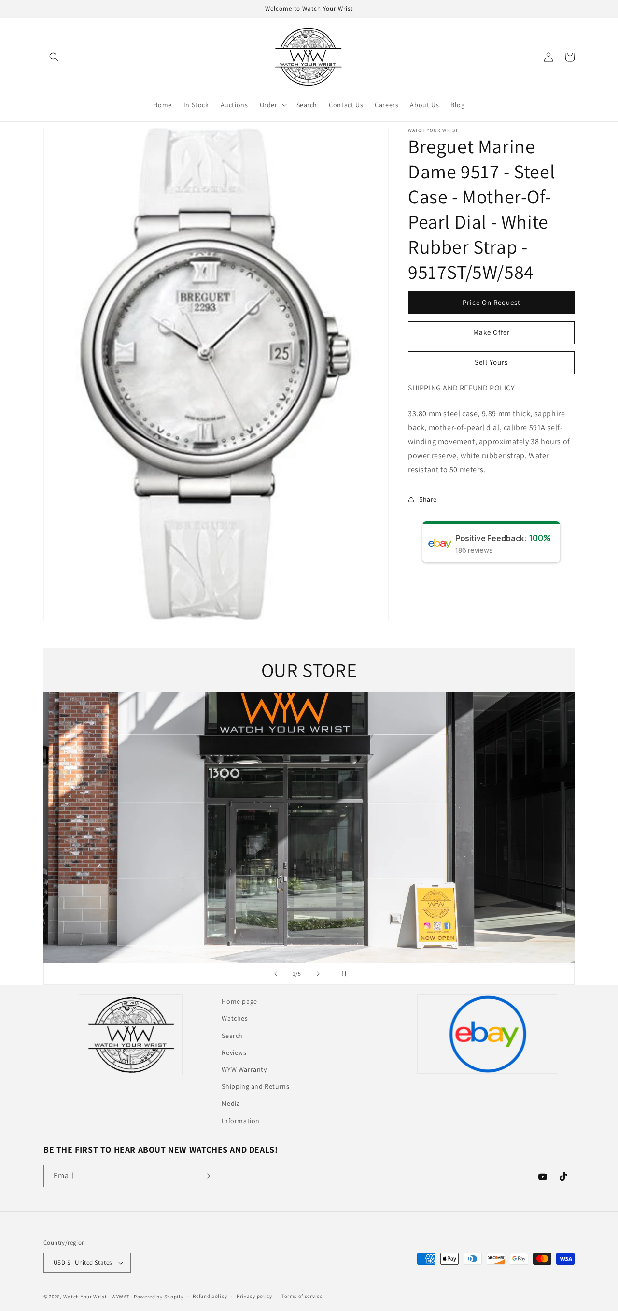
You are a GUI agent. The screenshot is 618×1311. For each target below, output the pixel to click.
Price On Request (491, 302)
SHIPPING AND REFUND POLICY (461, 388)
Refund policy (210, 1296)
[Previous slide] (275, 973)
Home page (239, 1001)
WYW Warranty (244, 1069)
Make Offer (491, 332)
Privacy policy (254, 1296)
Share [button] (428, 499)
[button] (54, 57)
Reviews (234, 1052)
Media (231, 1103)
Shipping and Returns (255, 1086)
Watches (235, 1018)
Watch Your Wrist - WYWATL (98, 1296)
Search (232, 1035)
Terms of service (301, 1296)
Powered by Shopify (158, 1296)
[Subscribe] (206, 1176)
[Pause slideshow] (342, 973)
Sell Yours (491, 362)
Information (241, 1120)
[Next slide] (318, 973)
